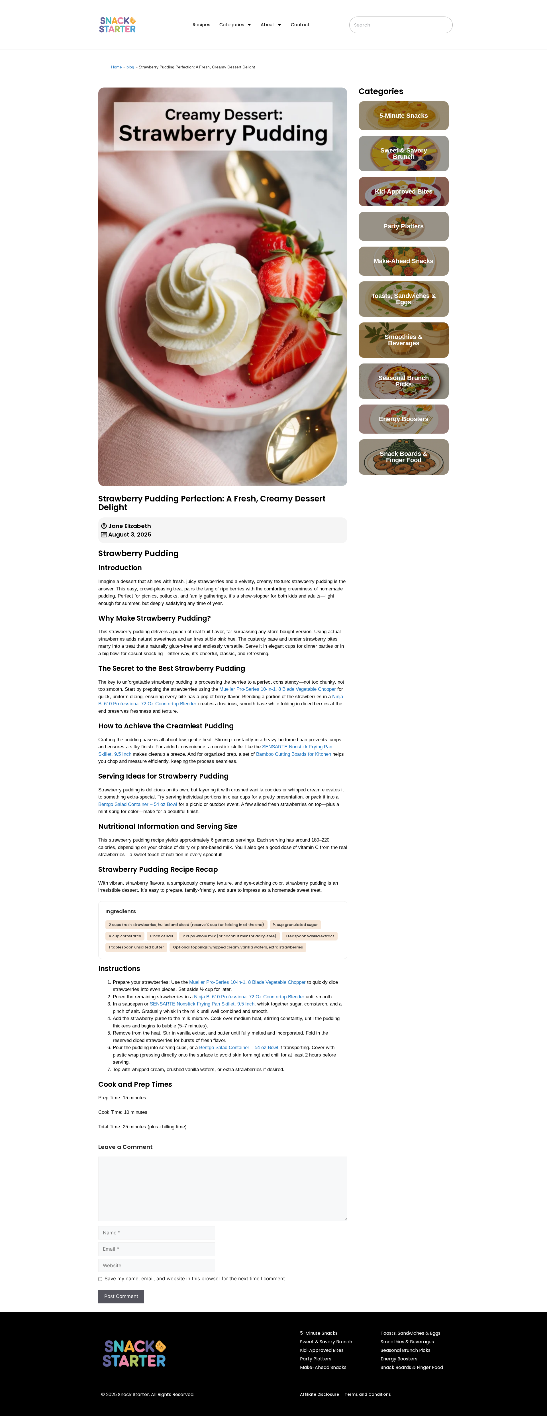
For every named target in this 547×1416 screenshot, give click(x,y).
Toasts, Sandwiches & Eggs (410, 1333)
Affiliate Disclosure (319, 1394)
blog (130, 67)
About (267, 24)
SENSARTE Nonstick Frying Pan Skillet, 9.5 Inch (202, 1004)
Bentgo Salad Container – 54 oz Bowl (137, 804)
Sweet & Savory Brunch (326, 1341)
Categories (231, 24)
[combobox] (400, 25)
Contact (300, 24)
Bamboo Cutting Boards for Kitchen (293, 754)
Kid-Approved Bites (322, 1350)
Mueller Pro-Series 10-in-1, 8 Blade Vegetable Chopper (277, 689)
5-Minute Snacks (319, 1333)
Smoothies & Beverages (407, 1341)
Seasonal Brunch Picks (405, 1350)
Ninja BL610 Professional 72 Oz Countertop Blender (249, 996)
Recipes (201, 24)
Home (116, 67)
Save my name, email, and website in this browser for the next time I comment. (195, 1278)
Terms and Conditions (368, 1394)
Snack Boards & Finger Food (412, 1367)
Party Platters (315, 1359)
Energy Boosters (399, 1359)
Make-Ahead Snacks (323, 1367)
